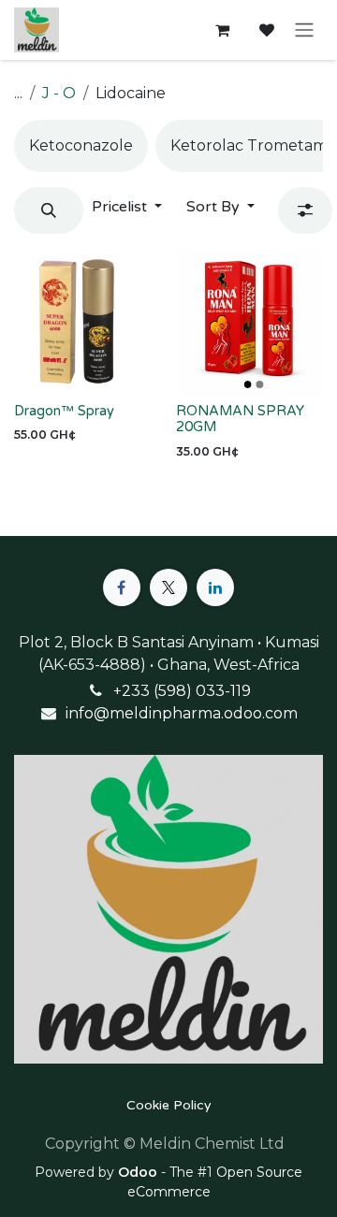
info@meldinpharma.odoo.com (182, 713)
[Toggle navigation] (304, 30)
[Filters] (305, 210)
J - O (59, 93)
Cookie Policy (169, 1105)
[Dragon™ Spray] (87, 322)
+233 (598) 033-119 (182, 691)
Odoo (139, 1172)
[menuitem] (81, 146)
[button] (48, 210)
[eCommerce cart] (222, 30)
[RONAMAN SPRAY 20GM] (249, 322)
